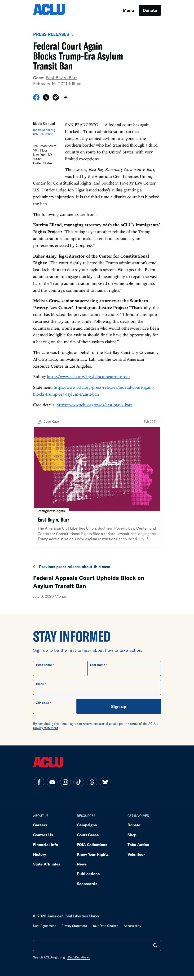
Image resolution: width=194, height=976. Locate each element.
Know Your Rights (93, 854)
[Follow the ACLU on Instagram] (65, 782)
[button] (56, 98)
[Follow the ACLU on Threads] (91, 782)
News (82, 864)
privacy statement (45, 728)
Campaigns (87, 825)
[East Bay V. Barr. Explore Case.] (97, 481)
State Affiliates (46, 864)
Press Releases (51, 34)
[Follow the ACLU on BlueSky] (105, 782)
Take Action (138, 844)
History (39, 854)
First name (44, 665)
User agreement (44, 926)
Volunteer (136, 854)
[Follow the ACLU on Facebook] (38, 782)
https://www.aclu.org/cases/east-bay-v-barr (94, 404)
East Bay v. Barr (61, 77)
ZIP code (42, 703)
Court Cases (88, 835)
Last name (97, 665)
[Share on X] (46, 99)
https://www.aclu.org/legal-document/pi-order (88, 376)
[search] (155, 945)
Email (40, 684)
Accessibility (132, 926)
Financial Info (45, 844)
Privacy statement (74, 926)
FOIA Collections (92, 844)
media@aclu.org (44, 130)
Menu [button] (128, 10)
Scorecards (87, 883)
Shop (132, 835)
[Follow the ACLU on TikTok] (78, 782)
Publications (88, 873)
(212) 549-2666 (43, 134)
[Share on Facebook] (36, 99)
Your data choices (105, 926)
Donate (150, 10)
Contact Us (43, 835)
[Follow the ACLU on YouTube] (52, 782)
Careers (40, 825)
